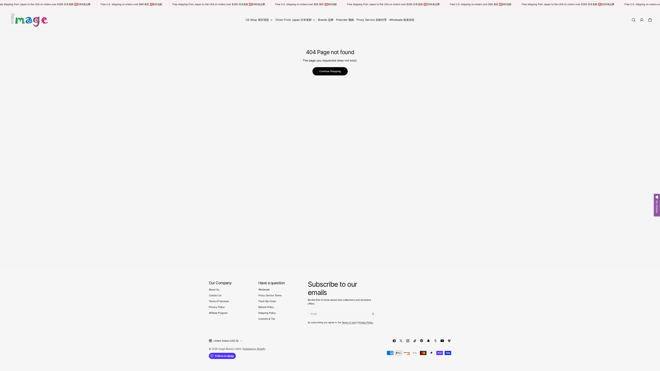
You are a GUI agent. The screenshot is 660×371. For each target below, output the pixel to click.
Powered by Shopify (254, 348)
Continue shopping (330, 71)
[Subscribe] (373, 313)
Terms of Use (349, 322)
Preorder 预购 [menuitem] (345, 19)
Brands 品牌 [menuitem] (325, 19)
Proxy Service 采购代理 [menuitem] (372, 19)
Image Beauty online (229, 348)
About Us (214, 289)
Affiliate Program (218, 312)
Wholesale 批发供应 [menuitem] (401, 19)
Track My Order (267, 301)
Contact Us (215, 295)
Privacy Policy (217, 307)
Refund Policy (266, 307)
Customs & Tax (266, 318)
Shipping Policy (267, 312)
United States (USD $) (226, 340)
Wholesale (264, 289)
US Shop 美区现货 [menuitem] (257, 19)
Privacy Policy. (365, 322)
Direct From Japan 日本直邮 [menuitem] (294, 19)
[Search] (633, 19)
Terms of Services (219, 301)
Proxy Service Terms (270, 295)
